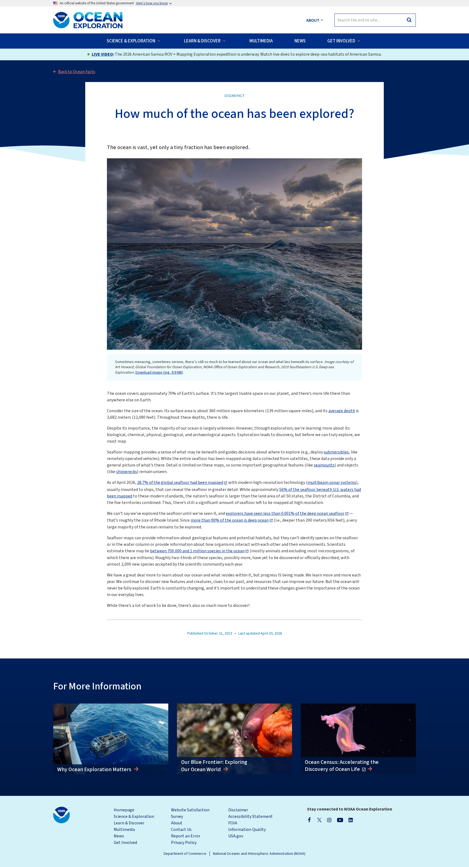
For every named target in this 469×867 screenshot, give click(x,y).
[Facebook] (309, 819)
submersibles (336, 452)
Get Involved (125, 843)
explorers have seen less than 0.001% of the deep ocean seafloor (285, 513)
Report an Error (185, 836)
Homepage (124, 810)
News (119, 836)
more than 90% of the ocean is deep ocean (230, 520)
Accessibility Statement (250, 816)
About (176, 823)
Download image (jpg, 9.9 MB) (159, 372)
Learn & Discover (129, 823)
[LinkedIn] (350, 819)
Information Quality (247, 830)
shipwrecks (126, 472)
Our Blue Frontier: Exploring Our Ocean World (214, 765)
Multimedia (124, 830)
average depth (341, 411)
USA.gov (235, 836)
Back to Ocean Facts (76, 72)
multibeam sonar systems (332, 482)
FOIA (232, 823)
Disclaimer (238, 810)
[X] (319, 819)
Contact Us (181, 830)
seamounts (324, 465)
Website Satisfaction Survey (190, 813)
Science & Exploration (134, 816)
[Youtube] (340, 819)
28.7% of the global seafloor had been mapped (180, 482)
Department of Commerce (185, 853)
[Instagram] (329, 819)
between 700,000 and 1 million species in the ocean (197, 551)
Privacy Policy (184, 843)
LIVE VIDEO (102, 54)
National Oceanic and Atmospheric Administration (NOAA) (259, 853)
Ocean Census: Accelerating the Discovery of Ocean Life (342, 765)
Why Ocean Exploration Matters (94, 769)
